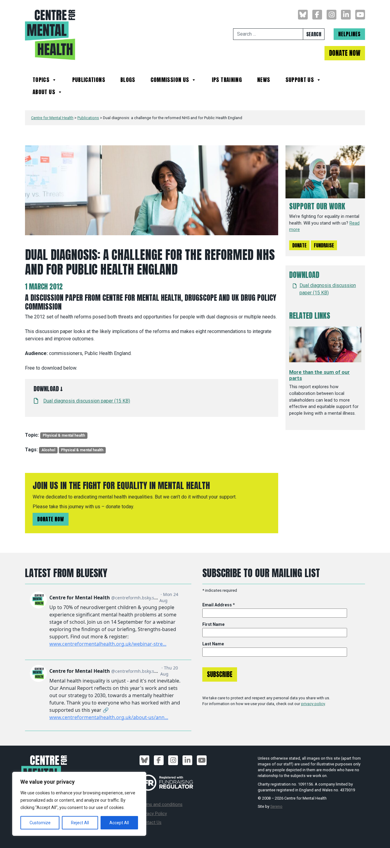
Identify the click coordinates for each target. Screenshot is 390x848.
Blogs (127, 80)
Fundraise (324, 245)
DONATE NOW (344, 53)
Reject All (80, 822)
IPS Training (227, 80)
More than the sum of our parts (319, 375)
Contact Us (150, 822)
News (263, 80)
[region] (79, 804)
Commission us (170, 80)
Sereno (276, 806)
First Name (213, 624)
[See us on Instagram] (331, 15)
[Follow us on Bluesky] (303, 15)
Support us (299, 80)
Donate (299, 245)
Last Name (213, 643)
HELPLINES (349, 34)
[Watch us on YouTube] (360, 15)
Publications (88, 80)
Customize (40, 822)
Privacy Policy (153, 813)
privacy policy (313, 703)
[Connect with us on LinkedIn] (346, 15)
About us (44, 93)
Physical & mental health (64, 435)
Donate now (50, 519)
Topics (41, 80)
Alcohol (48, 450)
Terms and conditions (161, 804)
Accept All (119, 822)
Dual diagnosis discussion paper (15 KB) (86, 401)
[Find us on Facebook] (317, 15)
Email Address (218, 604)
